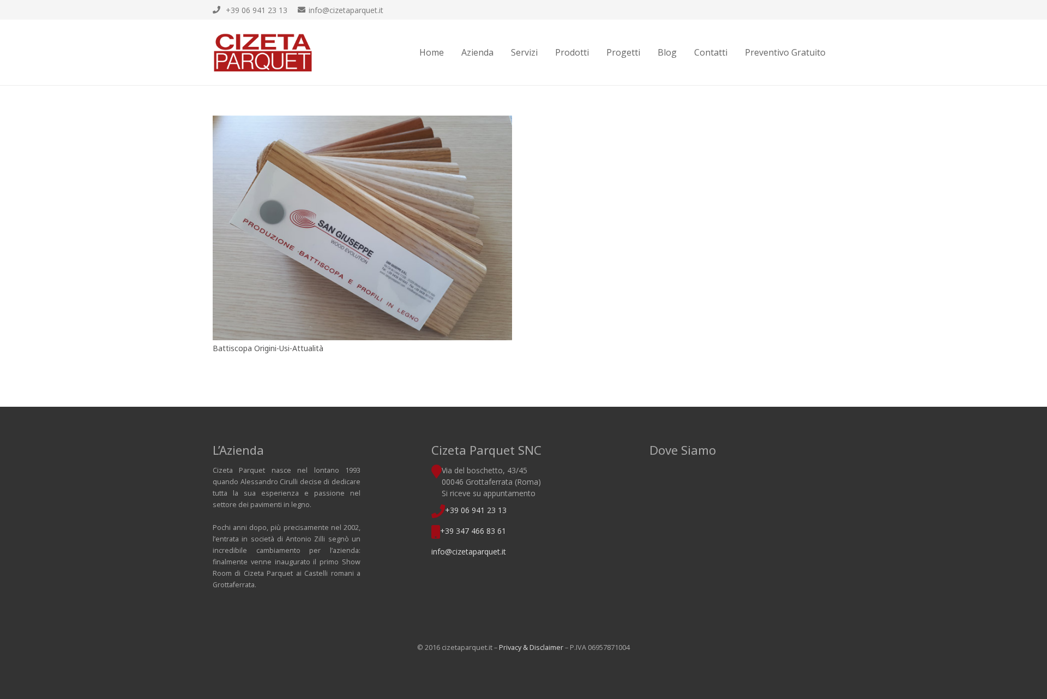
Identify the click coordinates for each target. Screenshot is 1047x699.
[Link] (263, 52)
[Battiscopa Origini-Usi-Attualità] (362, 228)
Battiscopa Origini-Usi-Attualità (268, 348)
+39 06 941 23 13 (476, 510)
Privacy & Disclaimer (531, 647)
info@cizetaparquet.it (468, 551)
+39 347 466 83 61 (473, 531)
